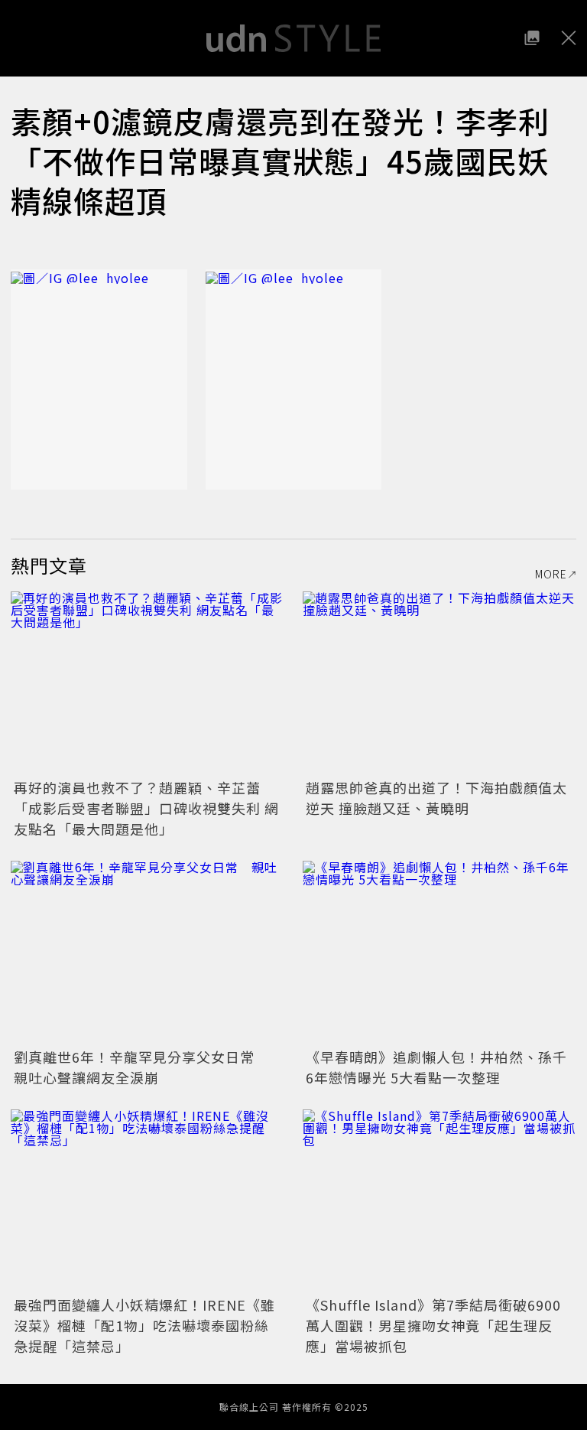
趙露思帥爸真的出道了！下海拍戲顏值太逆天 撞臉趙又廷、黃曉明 (436, 797)
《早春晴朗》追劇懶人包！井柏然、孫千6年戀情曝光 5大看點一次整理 (436, 1067)
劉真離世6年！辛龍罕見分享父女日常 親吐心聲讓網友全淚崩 (141, 1067)
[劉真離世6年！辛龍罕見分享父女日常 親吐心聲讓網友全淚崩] (147, 952)
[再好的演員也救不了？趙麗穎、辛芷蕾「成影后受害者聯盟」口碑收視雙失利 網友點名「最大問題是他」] (147, 682)
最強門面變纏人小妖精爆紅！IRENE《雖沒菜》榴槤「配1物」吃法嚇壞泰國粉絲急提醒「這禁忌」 (144, 1325)
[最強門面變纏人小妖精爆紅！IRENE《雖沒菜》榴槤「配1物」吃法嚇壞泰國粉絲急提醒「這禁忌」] (147, 1200)
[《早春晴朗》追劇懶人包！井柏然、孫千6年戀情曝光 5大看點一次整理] (439, 952)
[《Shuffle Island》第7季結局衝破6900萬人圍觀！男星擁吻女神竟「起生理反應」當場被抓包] (439, 1200)
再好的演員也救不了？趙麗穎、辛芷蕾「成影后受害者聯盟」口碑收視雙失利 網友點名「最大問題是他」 (146, 808)
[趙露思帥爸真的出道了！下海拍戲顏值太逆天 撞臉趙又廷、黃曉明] (439, 682)
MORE (551, 573)
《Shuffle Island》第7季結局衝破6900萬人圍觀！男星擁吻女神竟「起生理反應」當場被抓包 (433, 1325)
